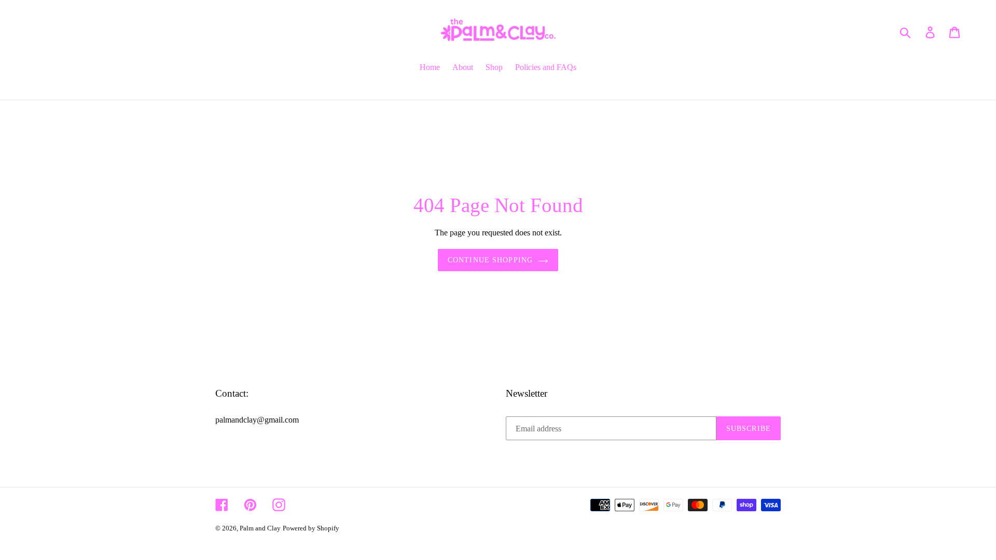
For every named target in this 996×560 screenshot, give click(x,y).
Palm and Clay (260, 528)
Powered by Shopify (311, 528)
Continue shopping (490, 260)
